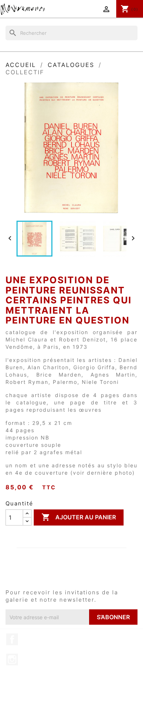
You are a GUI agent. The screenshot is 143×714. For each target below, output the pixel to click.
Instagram (12, 659)
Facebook (12, 639)
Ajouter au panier (78, 517)
